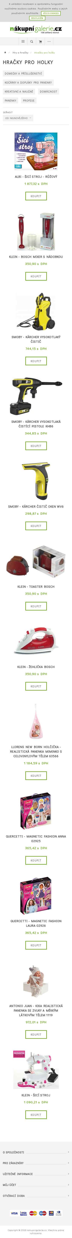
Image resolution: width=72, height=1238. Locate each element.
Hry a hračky (20, 52)
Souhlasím (37, 18)
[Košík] (40, 41)
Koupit (36, 196)
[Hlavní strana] (6, 52)
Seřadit (8, 112)
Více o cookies (51, 13)
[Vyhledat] (31, 41)
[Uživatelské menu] (49, 41)
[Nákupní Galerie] (36, 29)
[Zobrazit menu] (23, 41)
